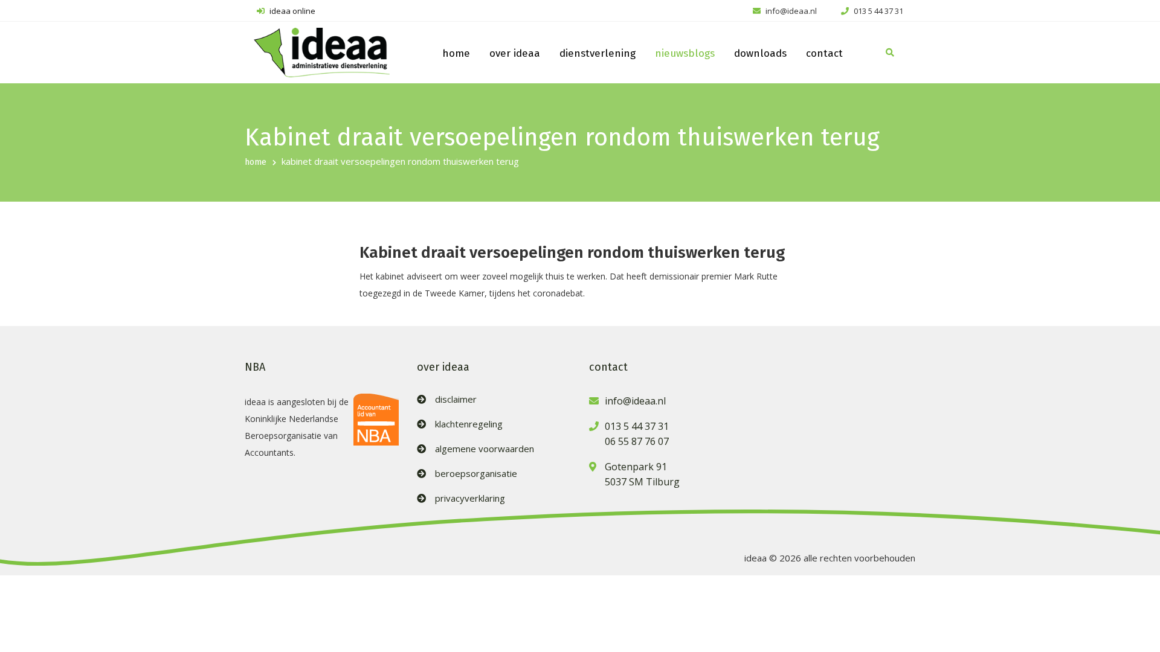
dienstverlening (597, 53)
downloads (760, 53)
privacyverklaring (470, 498)
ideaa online (291, 10)
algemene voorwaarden (484, 449)
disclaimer (456, 399)
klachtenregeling (469, 424)
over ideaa (514, 53)
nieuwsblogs (685, 53)
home (456, 53)
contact (824, 53)
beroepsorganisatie (476, 473)
